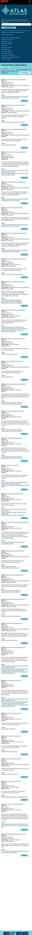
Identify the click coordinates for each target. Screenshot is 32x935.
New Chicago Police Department (16, 233)
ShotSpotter (10, 841)
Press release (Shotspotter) (9, 852)
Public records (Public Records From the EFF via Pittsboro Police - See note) (14, 97)
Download (5, 67)
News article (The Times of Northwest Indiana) (15, 851)
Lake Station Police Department (16, 182)
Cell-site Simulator (7, 43)
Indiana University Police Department (17, 522)
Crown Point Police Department (16, 79)
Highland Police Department (15, 550)
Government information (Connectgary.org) (14, 797)
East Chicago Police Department (16, 258)
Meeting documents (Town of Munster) (13, 515)
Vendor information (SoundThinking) (12, 274)
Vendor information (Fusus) (9, 354)
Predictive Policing (7, 53)
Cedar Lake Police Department (15, 281)
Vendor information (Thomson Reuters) (13, 122)
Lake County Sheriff (12, 465)
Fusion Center (6, 49)
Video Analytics (7, 59)
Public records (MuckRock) (9, 640)
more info (24, 100)
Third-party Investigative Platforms (11, 57)
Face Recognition (7, 47)
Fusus (8, 346)
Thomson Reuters (11, 112)
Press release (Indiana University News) (12, 542)
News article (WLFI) (7, 376)
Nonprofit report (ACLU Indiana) (11, 590)
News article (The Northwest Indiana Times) (14, 482)
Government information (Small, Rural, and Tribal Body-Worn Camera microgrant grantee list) (15, 825)
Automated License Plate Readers (11, 37)
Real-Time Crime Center (9, 55)
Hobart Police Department (14, 207)
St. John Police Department (14, 804)
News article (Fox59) (7, 543)
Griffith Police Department (14, 438)
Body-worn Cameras (8, 39)
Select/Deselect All (8, 34)
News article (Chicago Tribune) (10, 567)
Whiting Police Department (14, 361)
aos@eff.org (4, 72)
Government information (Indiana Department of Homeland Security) (12, 403)
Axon (7, 501)
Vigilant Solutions (11, 582)
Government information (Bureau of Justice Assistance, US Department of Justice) (14, 329)
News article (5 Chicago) (8, 331)
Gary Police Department (13, 680)
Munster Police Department (14, 493)
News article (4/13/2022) (8, 728)
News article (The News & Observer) (11, 301)
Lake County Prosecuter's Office (15, 105)
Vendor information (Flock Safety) (11, 300)
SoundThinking (11, 266)
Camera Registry (7, 41)
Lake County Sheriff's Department (16, 129)
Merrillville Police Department (15, 411)
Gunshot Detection (8, 51)
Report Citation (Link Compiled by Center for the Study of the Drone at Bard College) (14, 669)
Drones (5, 45)
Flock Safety (9, 86)
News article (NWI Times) (8, 144)
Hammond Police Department (15, 310)
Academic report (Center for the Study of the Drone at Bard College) (14, 171)
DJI (7, 159)
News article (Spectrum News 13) (11, 483)
